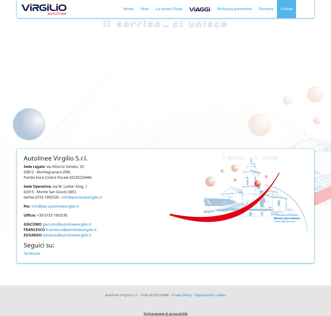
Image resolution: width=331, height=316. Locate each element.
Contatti (286, 9)
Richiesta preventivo (234, 9)
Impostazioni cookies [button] (210, 295)
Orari (145, 9)
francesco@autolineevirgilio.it (71, 229)
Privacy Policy (182, 295)
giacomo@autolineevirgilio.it (67, 224)
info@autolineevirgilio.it (81, 197)
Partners (266, 9)
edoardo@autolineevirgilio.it (67, 235)
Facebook (32, 253)
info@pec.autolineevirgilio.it (55, 206)
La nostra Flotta (169, 9)
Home (129, 9)
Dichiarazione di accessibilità (166, 313)
